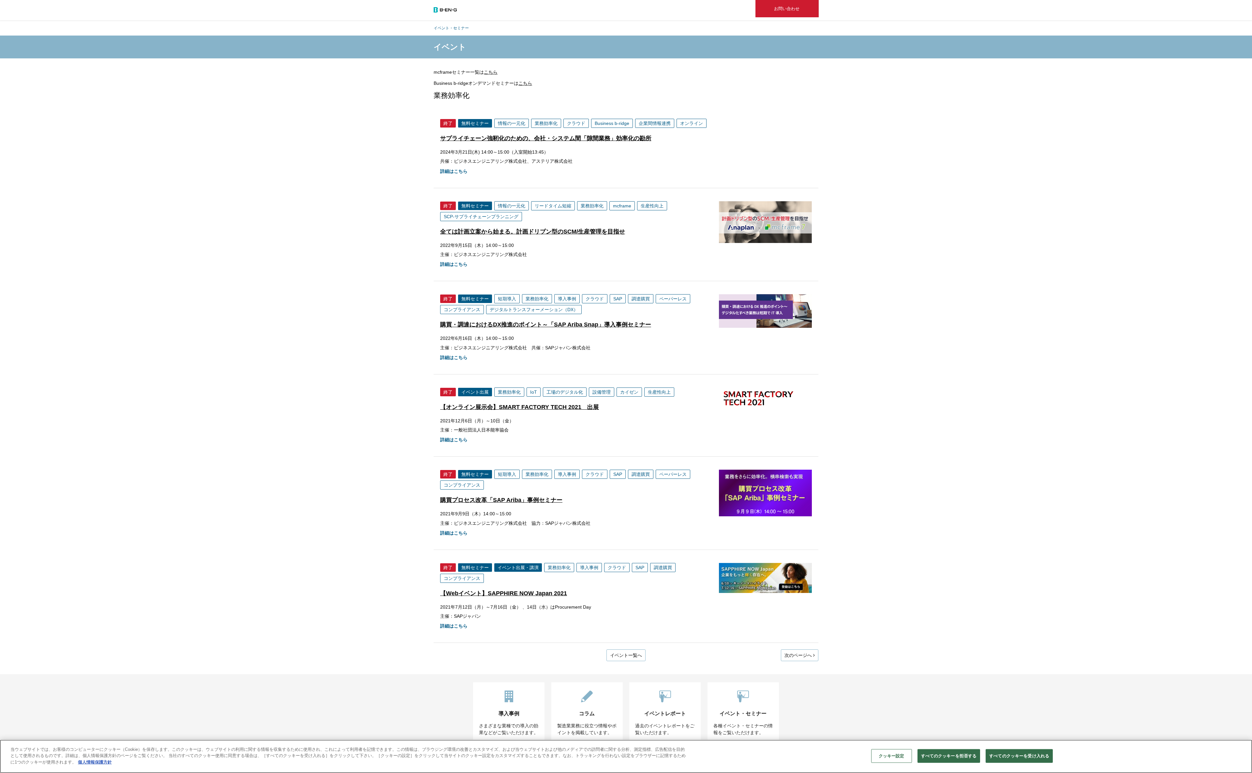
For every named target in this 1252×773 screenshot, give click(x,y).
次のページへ (798, 655)
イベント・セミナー (451, 28)
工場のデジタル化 (564, 392)
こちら (491, 72)
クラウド (576, 123)
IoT (533, 392)
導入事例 (567, 298)
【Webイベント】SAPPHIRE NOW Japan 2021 (503, 593)
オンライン (691, 123)
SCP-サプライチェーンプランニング (481, 216)
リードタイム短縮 (553, 206)
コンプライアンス (462, 309)
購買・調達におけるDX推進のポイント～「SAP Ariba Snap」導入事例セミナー (545, 324)
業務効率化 (546, 123)
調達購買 (641, 298)
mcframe (622, 206)
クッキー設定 (891, 755)
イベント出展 (475, 392)
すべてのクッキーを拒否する (949, 755)
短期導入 (507, 298)
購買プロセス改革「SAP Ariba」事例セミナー (501, 500)
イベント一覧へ (626, 655)
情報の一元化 (511, 123)
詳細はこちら (454, 171)
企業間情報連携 (655, 123)
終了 (448, 123)
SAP (617, 298)
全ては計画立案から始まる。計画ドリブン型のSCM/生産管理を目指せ (532, 231)
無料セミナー (475, 123)
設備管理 (601, 392)
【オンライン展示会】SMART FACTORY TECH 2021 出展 (519, 407)
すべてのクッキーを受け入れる (1019, 755)
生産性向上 (652, 206)
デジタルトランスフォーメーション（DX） (534, 309)
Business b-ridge (612, 123)
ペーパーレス (673, 298)
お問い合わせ (786, 8)
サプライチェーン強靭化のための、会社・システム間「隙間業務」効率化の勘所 (545, 138)
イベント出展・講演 (518, 567)
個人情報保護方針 (95, 762)
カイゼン (629, 392)
